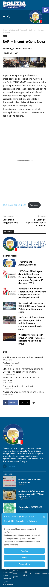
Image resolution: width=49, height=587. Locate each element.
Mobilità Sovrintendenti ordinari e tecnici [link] (23, 357)
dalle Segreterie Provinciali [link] (17, 30)
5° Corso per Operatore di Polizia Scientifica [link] (36, 222)
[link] (45, 10)
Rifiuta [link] (24, 557)
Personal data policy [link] (16, 574)
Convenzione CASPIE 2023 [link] (30, 507)
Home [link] (5, 30)
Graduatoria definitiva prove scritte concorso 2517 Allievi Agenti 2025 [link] (31, 494)
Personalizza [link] (24, 564)
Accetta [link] (24, 551)
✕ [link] (44, 516)
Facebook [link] (12, 466)
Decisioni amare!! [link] (11, 363)
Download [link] (34, 205)
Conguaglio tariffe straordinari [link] (18, 386)
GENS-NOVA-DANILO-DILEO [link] (14, 205)
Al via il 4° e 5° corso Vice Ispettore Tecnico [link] (23, 392)
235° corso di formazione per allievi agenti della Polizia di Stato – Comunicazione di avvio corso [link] (31, 323)
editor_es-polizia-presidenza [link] (18, 48)
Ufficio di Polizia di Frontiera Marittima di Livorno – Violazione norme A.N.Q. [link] (23, 370)
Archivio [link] (36, 574)
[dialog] (24, 541)
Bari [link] (30, 30)
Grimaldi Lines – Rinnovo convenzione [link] (29, 480)
